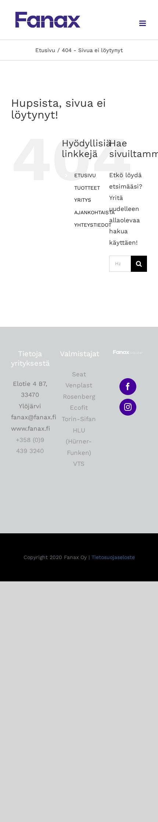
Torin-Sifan (79, 419)
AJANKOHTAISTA (94, 212)
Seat (79, 374)
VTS (79, 463)
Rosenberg (79, 396)
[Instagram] (127, 407)
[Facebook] (127, 386)
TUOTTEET (87, 188)
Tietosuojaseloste (113, 557)
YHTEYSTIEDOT (92, 225)
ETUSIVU (85, 175)
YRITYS (82, 200)
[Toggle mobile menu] (143, 23)
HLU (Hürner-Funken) (79, 441)
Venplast (78, 385)
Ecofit (79, 407)
